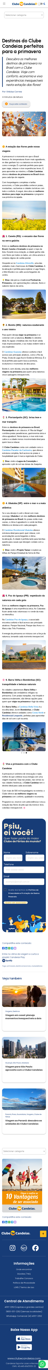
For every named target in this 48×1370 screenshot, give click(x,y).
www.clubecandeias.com (24, 1358)
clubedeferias (36, 966)
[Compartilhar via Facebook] (3, 948)
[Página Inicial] (24, 4)
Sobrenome (32, 852)
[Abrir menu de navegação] (4, 4)
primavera (11, 966)
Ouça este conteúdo (18, 104)
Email (6, 876)
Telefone (9, 864)
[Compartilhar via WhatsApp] (9, 948)
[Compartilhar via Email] (15, 948)
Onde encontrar (24, 1269)
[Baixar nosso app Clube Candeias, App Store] (24, 1337)
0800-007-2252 (13, 1311)
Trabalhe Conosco (24, 1278)
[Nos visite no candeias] (24, 1248)
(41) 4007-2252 (35, 1316)
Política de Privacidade (24, 1282)
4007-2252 (10, 1307)
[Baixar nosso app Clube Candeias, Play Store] (24, 1346)
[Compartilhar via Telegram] (12, 948)
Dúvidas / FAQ (24, 1273)
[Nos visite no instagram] (13, 1249)
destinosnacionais (23, 966)
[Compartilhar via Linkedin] (6, 948)
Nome (7, 852)
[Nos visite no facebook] (35, 1249)
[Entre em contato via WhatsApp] (42, 1364)
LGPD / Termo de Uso (24, 1287)
